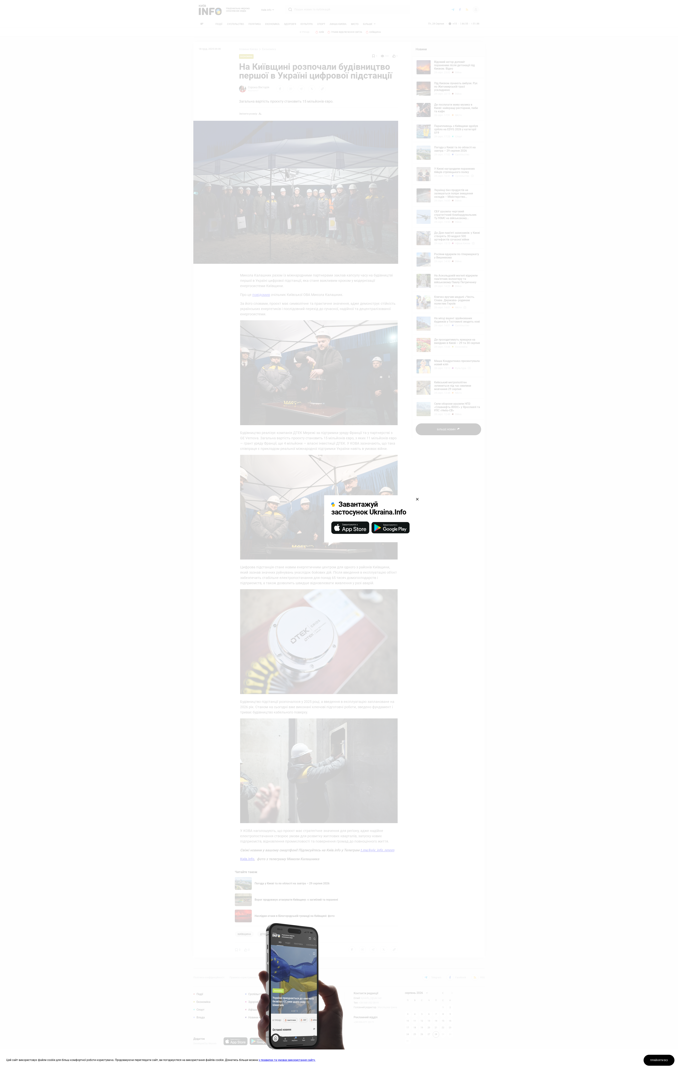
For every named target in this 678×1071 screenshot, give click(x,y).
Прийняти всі (659, 1060)
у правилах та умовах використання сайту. (287, 1060)
